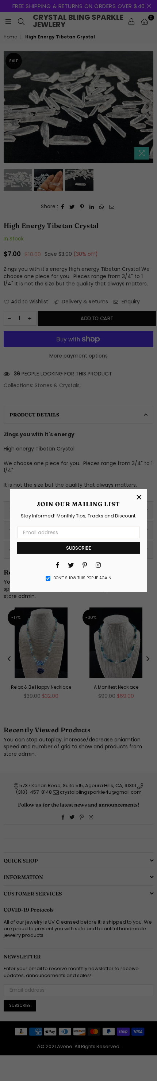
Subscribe (78, 548)
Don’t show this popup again (82, 578)
